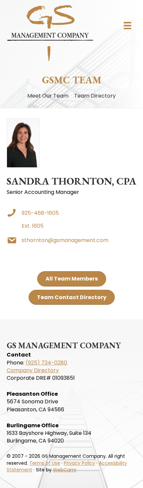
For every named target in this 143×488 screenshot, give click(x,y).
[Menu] (127, 25)
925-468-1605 (40, 213)
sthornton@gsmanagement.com (65, 240)
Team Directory (95, 96)
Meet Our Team (48, 96)
